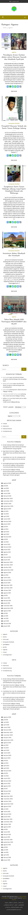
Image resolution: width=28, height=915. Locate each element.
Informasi (5, 639)
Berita (5, 637)
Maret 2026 (6, 493)
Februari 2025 (7, 521)
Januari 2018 (6, 626)
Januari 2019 (6, 603)
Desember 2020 (8, 562)
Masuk (5, 423)
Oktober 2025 (7, 504)
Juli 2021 (5, 555)
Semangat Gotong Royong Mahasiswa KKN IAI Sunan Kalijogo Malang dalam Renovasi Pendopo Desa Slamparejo (14, 465)
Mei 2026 (6, 488)
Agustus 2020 (7, 572)
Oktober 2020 (7, 567)
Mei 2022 (6, 542)
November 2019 (7, 588)
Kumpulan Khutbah (14, 123)
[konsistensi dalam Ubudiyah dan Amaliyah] (14, 240)
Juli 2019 (5, 595)
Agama (14, 52)
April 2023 (6, 534)
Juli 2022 (5, 539)
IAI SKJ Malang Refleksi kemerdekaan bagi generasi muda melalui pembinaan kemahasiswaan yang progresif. (14, 446)
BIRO (16, 905)
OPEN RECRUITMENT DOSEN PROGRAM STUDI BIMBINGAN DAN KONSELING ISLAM (14, 379)
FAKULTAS (21, 902)
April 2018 (6, 621)
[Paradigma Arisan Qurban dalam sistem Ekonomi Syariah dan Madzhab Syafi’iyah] (14, 41)
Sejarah (5, 650)
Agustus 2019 (7, 593)
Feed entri (6, 426)
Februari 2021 (7, 557)
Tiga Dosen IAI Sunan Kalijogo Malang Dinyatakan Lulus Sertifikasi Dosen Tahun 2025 (14, 453)
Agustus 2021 (7, 552)
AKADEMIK (21, 905)
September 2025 (8, 506)
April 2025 (6, 516)
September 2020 (8, 570)
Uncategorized (7, 655)
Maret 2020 (6, 577)
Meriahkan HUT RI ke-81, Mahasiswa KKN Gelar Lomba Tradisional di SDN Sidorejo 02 (14, 459)
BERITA (11, 902)
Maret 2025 (6, 519)
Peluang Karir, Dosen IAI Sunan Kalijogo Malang (14, 395)
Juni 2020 (5, 575)
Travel (4, 652)
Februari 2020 (7, 580)
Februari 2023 (7, 537)
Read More (14, 91)
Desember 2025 (8, 498)
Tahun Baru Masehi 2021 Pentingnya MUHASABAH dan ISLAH (14, 322)
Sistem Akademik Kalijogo (14, 909)
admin (5, 398)
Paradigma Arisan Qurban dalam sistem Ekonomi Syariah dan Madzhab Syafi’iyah (14, 57)
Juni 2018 (5, 616)
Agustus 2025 (7, 509)
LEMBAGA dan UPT (9, 905)
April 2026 (6, 491)
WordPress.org (7, 431)
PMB (21, 907)
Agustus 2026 (7, 483)
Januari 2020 (6, 583)
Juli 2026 (5, 486)
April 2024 (6, 532)
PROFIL (15, 902)
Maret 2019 (6, 598)
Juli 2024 (5, 526)
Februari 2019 (7, 600)
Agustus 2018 (7, 611)
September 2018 (8, 608)
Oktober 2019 (7, 590)
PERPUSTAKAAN (15, 907)
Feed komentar (7, 429)
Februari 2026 (7, 496)
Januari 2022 (6, 549)
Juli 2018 (5, 613)
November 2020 (8, 565)
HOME (6, 902)
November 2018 (7, 606)
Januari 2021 (6, 560)
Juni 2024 (5, 529)
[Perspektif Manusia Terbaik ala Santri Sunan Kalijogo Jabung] (14, 108)
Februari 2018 (7, 623)
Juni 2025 (5, 511)
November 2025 (8, 501)
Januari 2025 (6, 524)
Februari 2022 (7, 547)
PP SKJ (4, 647)
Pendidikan (6, 644)
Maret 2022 (6, 544)
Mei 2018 (5, 618)
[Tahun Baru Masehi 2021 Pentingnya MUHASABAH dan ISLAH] (14, 305)
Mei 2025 (6, 514)
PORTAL (8, 907)
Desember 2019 (7, 585)
